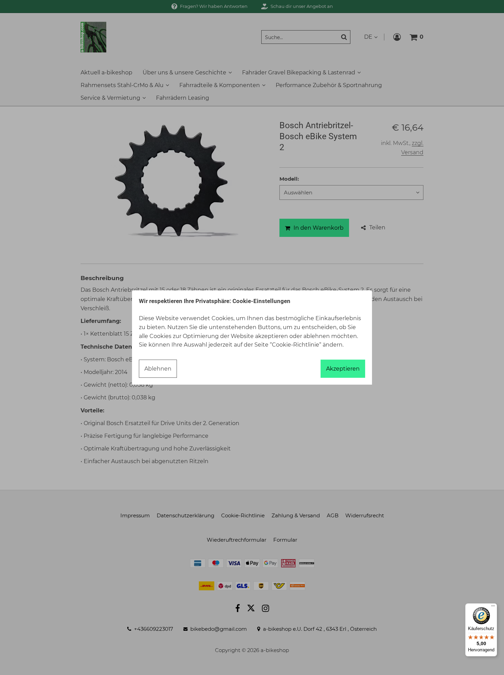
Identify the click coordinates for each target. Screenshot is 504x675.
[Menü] (493, 607)
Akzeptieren (343, 368)
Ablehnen (157, 368)
